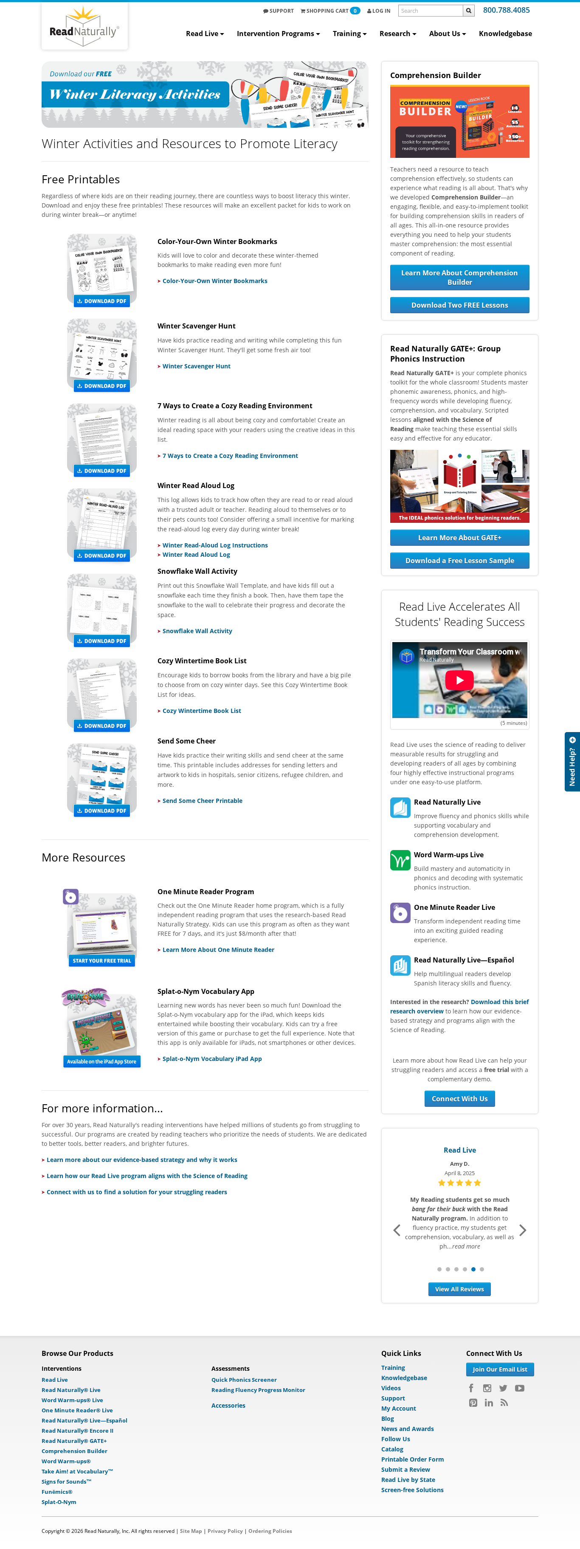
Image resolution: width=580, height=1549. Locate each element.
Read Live (202, 33)
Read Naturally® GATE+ (74, 1441)
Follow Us (395, 1439)
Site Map (191, 1531)
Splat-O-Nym (59, 1502)
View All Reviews (459, 1289)
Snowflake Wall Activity (197, 631)
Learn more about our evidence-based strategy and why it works (142, 1160)
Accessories (228, 1405)
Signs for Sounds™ (67, 1481)
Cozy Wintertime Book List (202, 711)
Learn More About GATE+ (459, 537)
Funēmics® (57, 1492)
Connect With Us (460, 1098)
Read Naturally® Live (71, 1390)
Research (395, 33)
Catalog (392, 1449)
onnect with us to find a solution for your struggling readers (139, 1192)
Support (281, 10)
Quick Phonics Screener (244, 1379)
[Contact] (572, 761)
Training (347, 33)
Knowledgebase (505, 33)
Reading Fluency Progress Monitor (258, 1390)
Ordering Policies (270, 1531)
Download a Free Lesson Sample (459, 560)
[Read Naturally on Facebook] (472, 1388)
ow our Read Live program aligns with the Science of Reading (158, 1176)
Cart (332, 10)
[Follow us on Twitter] (503, 1388)
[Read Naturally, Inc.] (85, 26)
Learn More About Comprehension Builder (459, 277)
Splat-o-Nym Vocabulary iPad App (212, 1059)
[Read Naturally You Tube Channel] (519, 1388)
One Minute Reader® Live (77, 1410)
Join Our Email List (500, 1369)
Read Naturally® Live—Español (84, 1420)
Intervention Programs (275, 33)
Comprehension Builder (74, 1451)
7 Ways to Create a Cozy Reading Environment (230, 456)
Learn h (58, 1176)
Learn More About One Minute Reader (218, 950)
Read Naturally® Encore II (77, 1430)
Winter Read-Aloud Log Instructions (215, 545)
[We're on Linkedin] (489, 1402)
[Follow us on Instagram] (487, 1388)
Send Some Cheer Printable (202, 801)
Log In (381, 10)
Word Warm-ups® (66, 1461)
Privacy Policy (225, 1531)
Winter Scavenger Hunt (197, 366)
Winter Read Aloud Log (196, 554)
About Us (444, 33)
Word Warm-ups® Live (72, 1400)
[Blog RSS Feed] (504, 1402)
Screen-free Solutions (412, 1490)
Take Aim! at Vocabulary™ (77, 1471)
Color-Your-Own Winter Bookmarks (215, 281)
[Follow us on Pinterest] (473, 1402)
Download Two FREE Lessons (459, 305)
